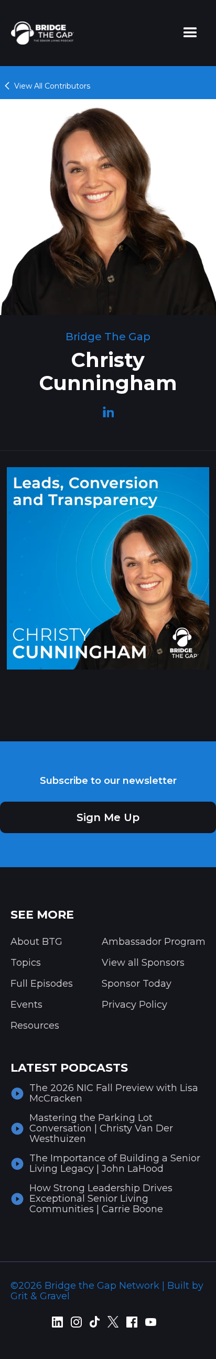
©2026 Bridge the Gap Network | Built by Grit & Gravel (106, 1290)
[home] (40, 33)
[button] (190, 33)
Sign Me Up (108, 817)
